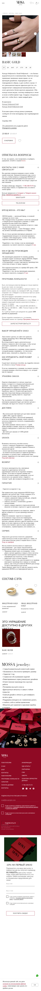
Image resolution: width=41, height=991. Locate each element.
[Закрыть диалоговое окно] (37, 3)
